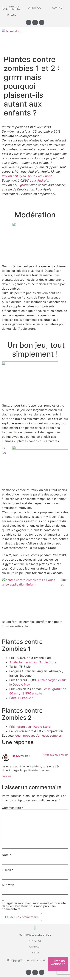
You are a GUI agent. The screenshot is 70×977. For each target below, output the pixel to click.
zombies (56, 735)
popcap (28, 735)
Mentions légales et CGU (35, 934)
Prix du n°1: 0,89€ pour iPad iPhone (27, 176)
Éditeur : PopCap (21, 698)
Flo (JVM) (18, 755)
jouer (18, 735)
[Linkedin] (41, 22)
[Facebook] (35, 22)
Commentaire (12, 807)
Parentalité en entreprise (11, 7)
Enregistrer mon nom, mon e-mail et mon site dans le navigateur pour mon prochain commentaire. (34, 906)
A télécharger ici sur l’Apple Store (33, 662)
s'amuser (42, 735)
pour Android (39, 180)
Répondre (6, 776)
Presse (11, 14)
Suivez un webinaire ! (58, 964)
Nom (6, 854)
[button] (35, 40)
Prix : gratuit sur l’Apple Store (30, 726)
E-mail (7, 869)
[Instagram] (28, 22)
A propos (34, 7)
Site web (8, 884)
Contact (57, 7)
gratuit (25, 185)
